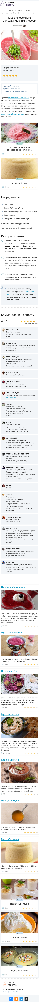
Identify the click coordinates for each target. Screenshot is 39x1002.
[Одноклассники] (16, 999)
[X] (26, 999)
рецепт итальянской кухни (18, 98)
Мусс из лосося (10, 714)
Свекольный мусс (11, 671)
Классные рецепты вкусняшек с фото (7, 3)
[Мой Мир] (21, 999)
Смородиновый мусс (13, 587)
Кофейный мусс (10, 759)
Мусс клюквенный (11, 632)
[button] (36, 3)
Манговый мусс (10, 800)
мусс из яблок (11, 397)
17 (3, 78)
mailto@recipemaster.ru (11, 992)
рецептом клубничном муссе (12, 114)
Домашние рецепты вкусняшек (10, 983)
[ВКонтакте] (11, 999)
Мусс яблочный (10, 839)
